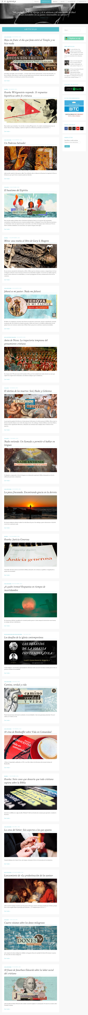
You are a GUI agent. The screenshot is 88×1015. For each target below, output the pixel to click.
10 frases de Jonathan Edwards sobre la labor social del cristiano (29, 971)
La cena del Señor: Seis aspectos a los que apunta (28, 830)
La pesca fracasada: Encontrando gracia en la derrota (30, 492)
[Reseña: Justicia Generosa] (30, 566)
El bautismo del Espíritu (16, 190)
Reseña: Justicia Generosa (16, 539)
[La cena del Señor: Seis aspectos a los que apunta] (30, 856)
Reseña (6, 89)
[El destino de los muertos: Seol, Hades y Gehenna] (30, 418)
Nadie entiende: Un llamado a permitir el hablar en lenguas (29, 443)
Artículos (46, 1)
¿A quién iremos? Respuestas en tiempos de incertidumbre (24, 588)
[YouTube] (78, 128)
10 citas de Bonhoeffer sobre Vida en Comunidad (27, 732)
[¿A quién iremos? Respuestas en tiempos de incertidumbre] (30, 617)
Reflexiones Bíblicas (9, 634)
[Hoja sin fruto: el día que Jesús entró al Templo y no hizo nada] (30, 70)
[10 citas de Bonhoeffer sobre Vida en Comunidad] (30, 759)
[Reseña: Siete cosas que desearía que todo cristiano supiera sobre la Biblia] (30, 809)
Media (55, 1)
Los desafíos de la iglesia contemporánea (23, 637)
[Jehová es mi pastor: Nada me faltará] (30, 318)
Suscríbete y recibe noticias (71, 140)
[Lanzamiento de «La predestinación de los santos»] (30, 902)
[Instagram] (81, 128)
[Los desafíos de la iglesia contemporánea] (30, 664)
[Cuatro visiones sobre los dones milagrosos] (30, 949)
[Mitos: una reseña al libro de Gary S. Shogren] (30, 267)
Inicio (36, 1)
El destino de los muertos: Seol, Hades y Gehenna (28, 391)
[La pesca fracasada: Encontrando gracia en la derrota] (30, 519)
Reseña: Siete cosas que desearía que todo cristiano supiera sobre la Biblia (28, 780)
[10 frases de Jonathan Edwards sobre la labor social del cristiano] (30, 1000)
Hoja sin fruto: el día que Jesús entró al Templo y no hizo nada (29, 41)
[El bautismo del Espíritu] (30, 217)
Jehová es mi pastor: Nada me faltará (22, 291)
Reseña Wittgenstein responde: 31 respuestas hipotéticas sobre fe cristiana (25, 94)
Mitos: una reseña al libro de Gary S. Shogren (26, 241)
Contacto (82, 1)
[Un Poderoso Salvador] (30, 170)
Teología (6, 187)
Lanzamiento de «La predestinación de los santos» (28, 875)
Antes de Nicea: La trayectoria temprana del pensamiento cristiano (26, 341)
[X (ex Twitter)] (74, 128)
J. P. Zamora (9, 1)
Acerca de (71, 1)
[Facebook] (66, 128)
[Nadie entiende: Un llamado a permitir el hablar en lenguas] (30, 472)
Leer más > (7, 81)
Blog (62, 1)
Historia (9, 337)
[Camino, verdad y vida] (30, 711)
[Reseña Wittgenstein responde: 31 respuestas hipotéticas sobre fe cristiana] (30, 122)
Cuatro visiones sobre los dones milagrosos (24, 923)
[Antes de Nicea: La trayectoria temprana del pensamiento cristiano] (30, 370)
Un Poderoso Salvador (15, 143)
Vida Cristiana (7, 36)
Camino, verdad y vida (15, 684)
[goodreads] (70, 128)
